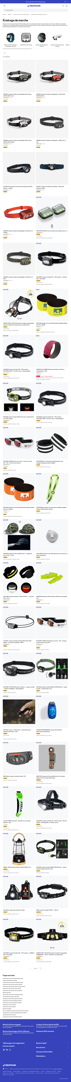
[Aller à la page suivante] (40, 968)
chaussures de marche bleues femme (12, 1002)
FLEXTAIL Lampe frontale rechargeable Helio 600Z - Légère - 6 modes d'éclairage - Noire (17, 641)
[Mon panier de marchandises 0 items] (66, 6)
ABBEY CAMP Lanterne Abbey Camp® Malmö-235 (17, 867)
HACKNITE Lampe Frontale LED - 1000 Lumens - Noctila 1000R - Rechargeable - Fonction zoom (51, 821)
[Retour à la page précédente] (30, 968)
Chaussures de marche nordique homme (13, 982)
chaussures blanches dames (10, 980)
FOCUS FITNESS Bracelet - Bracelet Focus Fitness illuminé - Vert (17, 821)
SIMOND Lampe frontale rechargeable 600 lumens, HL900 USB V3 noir (17, 95)
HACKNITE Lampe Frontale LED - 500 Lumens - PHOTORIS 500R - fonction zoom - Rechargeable (16, 370)
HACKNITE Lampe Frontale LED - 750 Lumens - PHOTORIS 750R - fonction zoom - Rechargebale (49, 417)
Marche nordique (7, 1008)
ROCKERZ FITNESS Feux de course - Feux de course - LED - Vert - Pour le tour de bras (18, 462)
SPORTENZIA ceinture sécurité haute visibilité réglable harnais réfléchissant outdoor (51, 508)
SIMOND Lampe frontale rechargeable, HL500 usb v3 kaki (18, 277)
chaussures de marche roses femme (12, 988)
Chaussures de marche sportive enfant (12, 984)
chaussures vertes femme (9, 1004)
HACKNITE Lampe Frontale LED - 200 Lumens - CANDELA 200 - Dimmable (19, 953)
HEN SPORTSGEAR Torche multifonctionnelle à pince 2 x (52, 231)
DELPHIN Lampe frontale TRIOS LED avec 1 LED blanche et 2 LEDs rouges (18, 417)
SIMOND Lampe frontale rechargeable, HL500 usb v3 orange (18, 231)
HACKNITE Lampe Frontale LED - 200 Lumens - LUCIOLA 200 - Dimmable (51, 277)
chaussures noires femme (9, 1006)
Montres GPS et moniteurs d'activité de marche (10, 45)
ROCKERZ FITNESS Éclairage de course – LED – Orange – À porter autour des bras (51, 641)
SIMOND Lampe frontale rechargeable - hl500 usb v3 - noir (51, 141)
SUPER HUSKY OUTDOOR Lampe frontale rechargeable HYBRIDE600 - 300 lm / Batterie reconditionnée (51, 953)
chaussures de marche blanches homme (13, 978)
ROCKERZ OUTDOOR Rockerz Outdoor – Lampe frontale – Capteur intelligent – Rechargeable (19, 687)
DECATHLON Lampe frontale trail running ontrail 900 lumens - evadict (18, 187)
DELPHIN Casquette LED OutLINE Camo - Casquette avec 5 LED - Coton (17, 554)
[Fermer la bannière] (67, 2)
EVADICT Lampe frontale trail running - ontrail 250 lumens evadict (50, 187)
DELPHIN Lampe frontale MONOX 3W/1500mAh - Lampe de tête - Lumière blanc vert (51, 687)
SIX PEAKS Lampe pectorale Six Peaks (14, 910)
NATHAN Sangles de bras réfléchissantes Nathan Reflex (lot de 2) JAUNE (52, 324)
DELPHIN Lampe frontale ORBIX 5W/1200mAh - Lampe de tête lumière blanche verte (51, 868)
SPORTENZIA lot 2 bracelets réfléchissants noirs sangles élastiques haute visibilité (49, 462)
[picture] (19, 76)
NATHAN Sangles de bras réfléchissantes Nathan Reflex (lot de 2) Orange (19, 508)
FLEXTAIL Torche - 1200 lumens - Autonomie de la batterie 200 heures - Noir (17, 730)
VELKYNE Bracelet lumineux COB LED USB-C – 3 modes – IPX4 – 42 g (19, 597)
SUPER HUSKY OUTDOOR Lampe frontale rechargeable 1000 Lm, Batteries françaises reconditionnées (18, 324)
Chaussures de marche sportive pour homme (14, 986)
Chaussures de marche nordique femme (13, 994)
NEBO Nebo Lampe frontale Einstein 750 (14, 776)
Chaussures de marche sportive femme (12, 998)
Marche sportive (7, 992)
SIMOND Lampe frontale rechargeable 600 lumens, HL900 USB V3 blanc (17, 141)
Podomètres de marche (26, 44)
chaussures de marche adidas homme (12, 1016)
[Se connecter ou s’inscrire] (63, 6)
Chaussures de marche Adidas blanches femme (15, 1012)
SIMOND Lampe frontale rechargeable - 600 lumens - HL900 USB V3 (51, 95)
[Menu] (4, 6)
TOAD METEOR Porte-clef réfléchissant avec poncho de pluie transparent (52, 554)
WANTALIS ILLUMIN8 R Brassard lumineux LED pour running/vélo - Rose (50, 370)
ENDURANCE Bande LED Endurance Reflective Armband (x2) (51, 597)
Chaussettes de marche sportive (11, 996)
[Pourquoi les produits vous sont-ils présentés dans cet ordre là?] (3, 56)
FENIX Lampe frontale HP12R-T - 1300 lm (47, 910)
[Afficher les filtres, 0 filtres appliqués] (5, 53)
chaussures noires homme (9, 1014)
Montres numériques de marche (42, 45)
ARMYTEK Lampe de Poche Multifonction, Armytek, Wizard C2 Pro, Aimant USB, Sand (50, 777)
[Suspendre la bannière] (65, 2)
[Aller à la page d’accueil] (33, 6)
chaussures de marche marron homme (12, 990)
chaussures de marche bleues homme (12, 1000)
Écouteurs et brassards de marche (57, 45)
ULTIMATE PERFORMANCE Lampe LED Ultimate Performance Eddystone (49, 730)
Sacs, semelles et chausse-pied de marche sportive (15, 1010)
